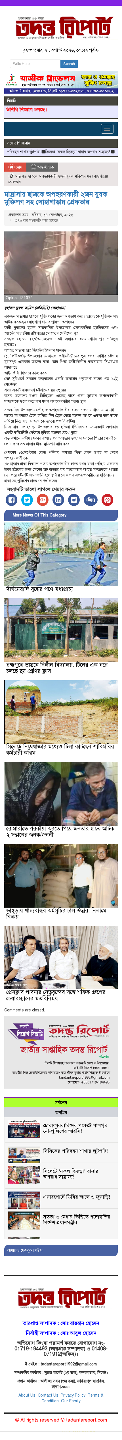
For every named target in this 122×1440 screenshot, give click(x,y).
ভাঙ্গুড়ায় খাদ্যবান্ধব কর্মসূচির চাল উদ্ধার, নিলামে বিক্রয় (56, 913)
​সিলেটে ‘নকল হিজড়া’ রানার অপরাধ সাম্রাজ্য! (58, 151)
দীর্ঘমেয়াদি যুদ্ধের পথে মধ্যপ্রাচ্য (39, 589)
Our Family (71, 1401)
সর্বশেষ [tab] (61, 1103)
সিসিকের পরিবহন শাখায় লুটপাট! (75, 1151)
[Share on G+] (43, 500)
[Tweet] (27, 500)
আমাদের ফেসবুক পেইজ (25, 1250)
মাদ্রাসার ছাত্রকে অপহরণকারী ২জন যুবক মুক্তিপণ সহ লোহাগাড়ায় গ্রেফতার (55, 198)
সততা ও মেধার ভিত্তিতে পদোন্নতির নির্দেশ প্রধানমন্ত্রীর (76, 1220)
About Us (26, 1395)
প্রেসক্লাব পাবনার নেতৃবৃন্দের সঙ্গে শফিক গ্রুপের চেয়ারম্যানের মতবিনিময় (56, 995)
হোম (18, 167)
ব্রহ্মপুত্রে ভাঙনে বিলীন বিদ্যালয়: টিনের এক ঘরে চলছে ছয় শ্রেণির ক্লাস (57, 668)
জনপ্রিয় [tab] (61, 1113)
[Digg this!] (91, 500)
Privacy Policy (73, 1395)
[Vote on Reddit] (74, 500)
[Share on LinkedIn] (58, 500)
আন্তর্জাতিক (45, 167)
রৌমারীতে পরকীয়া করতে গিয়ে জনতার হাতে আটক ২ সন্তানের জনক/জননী (60, 831)
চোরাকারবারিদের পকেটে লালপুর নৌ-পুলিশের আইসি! (75, 1128)
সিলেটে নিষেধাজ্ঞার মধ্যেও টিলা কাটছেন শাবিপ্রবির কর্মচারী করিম (60, 749)
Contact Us (49, 1395)
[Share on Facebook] (11, 500)
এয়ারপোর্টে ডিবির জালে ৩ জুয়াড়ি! (76, 1197)
